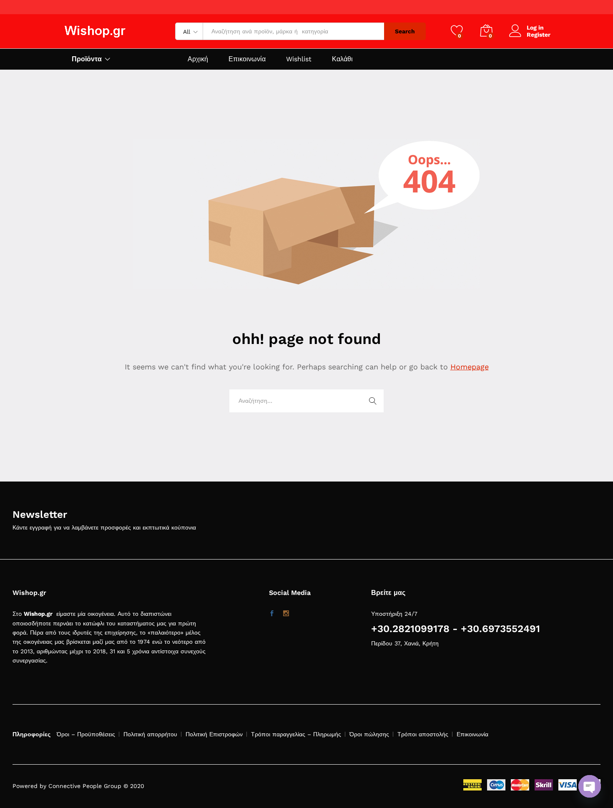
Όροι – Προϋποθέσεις (86, 734)
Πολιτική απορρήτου (150, 734)
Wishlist (299, 59)
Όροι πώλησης (369, 734)
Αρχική (198, 59)
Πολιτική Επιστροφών (214, 734)
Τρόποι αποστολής (422, 734)
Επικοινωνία (247, 59)
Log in (535, 27)
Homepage (469, 366)
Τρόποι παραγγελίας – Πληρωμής (296, 734)
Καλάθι (342, 59)
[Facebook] (272, 613)
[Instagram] (286, 613)
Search (405, 31)
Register (538, 34)
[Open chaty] (589, 786)
